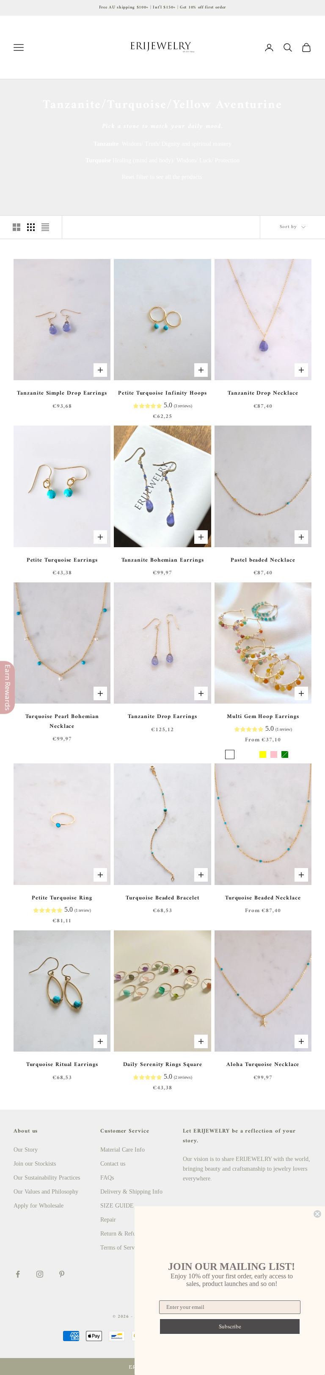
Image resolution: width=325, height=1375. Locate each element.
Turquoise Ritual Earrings (62, 1064)
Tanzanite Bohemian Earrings (162, 560)
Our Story (26, 1150)
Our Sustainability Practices (47, 1178)
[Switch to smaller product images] (31, 227)
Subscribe (230, 1326)
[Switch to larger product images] (16, 227)
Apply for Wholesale (38, 1205)
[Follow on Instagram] (40, 1274)
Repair (108, 1219)
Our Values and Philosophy (46, 1192)
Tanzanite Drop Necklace (263, 393)
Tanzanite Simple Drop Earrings (62, 393)
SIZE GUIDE (117, 1205)
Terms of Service (120, 1247)
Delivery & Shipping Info (131, 1192)
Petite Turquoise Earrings (62, 560)
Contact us (112, 1164)
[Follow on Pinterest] (62, 1274)
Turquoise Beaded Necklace (263, 898)
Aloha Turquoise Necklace (262, 1064)
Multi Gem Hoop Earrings (263, 716)
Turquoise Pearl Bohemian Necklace (62, 721)
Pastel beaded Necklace (263, 560)
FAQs (107, 1178)
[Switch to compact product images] (45, 227)
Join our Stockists (35, 1164)
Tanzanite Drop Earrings (162, 716)
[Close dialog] (317, 1214)
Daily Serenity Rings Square (162, 1064)
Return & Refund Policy (129, 1233)
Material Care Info (122, 1150)
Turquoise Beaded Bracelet (162, 898)
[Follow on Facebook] (18, 1274)
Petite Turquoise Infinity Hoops (162, 393)
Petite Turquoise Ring (62, 898)
